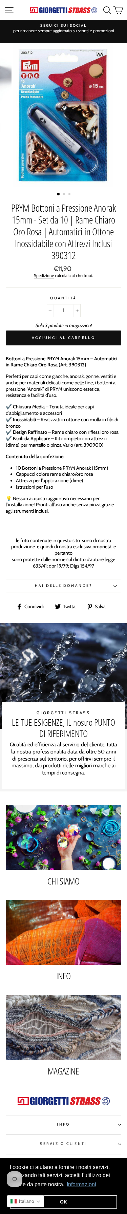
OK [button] (63, 1202)
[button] (25, 1201)
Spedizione (44, 275)
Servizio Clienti (63, 1144)
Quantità (63, 298)
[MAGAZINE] (63, 1027)
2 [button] (64, 194)
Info (63, 1124)
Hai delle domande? (63, 585)
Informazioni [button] (81, 1184)
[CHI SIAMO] (63, 837)
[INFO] (63, 932)
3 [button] (70, 194)
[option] (63, 28)
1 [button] (58, 194)
